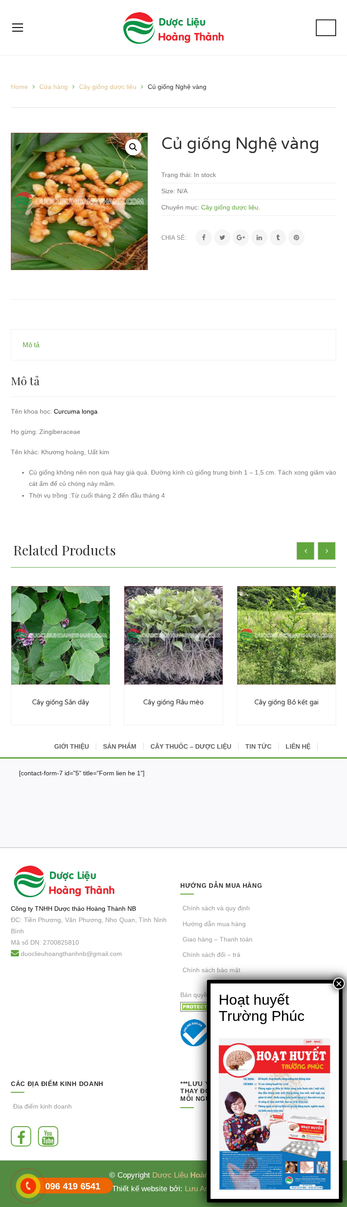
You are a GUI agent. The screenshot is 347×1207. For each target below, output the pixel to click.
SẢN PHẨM (119, 746)
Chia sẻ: (174, 237)
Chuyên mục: (180, 207)
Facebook (23, 1136)
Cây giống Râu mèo (173, 702)
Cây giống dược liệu (107, 86)
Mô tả (31, 345)
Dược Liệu (170, 1175)
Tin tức (258, 746)
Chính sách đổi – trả (211, 954)
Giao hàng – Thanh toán (218, 939)
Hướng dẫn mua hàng (214, 923)
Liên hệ (298, 746)
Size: (168, 191)
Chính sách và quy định (216, 908)
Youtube (50, 1136)
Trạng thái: (176, 174)
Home (19, 86)
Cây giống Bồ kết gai (286, 702)
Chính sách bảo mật (211, 970)
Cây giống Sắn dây (60, 702)
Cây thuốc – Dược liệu (190, 746)
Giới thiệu (71, 746)
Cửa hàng (53, 86)
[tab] (173, 345)
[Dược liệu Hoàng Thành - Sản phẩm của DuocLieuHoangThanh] (173, 27)
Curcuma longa (76, 411)
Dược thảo (69, 908)
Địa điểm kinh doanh (42, 1106)
